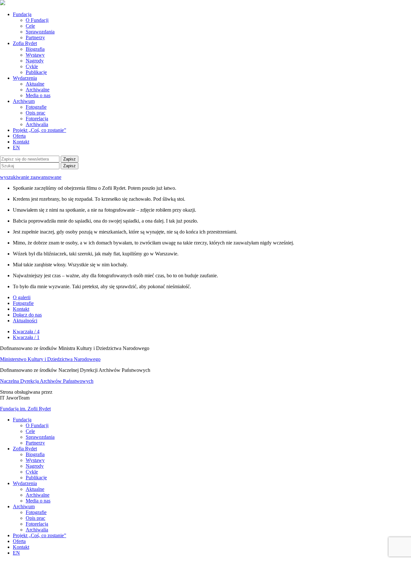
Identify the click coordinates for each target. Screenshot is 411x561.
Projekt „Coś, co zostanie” (39, 130)
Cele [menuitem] (30, 431)
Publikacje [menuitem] (36, 477)
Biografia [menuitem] (35, 454)
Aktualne (35, 84)
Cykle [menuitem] (32, 471)
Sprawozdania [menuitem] (40, 437)
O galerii (22, 297)
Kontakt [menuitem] (21, 547)
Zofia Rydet (25, 43)
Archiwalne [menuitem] (37, 495)
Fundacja (22, 14)
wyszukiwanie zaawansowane (30, 177)
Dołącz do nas (27, 314)
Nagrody (35, 60)
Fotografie (36, 107)
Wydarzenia (25, 78)
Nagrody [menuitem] (35, 466)
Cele (30, 26)
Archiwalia (37, 124)
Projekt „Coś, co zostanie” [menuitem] (39, 535)
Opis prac (35, 112)
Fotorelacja (37, 118)
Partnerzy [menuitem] (35, 443)
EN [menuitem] (16, 553)
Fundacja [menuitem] (22, 419)
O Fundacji (37, 20)
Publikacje (36, 72)
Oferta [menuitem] (19, 541)
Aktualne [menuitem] (35, 489)
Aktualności (25, 320)
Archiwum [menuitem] (24, 506)
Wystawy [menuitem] (35, 460)
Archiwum (24, 101)
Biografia (35, 49)
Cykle (32, 66)
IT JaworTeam (15, 397)
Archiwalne (37, 89)
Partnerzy (35, 37)
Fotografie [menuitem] (36, 512)
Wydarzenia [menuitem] (25, 483)
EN (16, 147)
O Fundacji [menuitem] (37, 425)
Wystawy (35, 55)
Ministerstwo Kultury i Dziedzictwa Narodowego (50, 359)
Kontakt (21, 141)
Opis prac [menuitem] (35, 518)
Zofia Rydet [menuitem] (25, 448)
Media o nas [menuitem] (38, 500)
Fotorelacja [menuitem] (37, 524)
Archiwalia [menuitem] (37, 529)
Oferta (19, 136)
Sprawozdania (40, 31)
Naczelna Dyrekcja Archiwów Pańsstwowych (46, 381)
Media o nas (38, 95)
